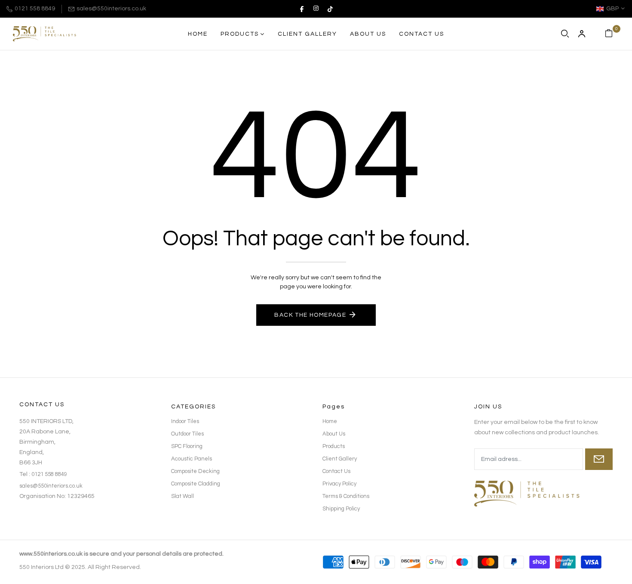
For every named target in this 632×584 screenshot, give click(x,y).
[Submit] (599, 459)
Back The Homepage (310, 315)
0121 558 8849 (35, 9)
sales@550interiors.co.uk (111, 9)
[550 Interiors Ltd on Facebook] (302, 9)
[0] (609, 34)
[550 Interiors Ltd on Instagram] (316, 9)
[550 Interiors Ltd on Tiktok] (330, 9)
